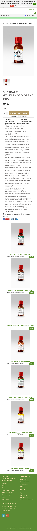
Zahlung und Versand (8, 490)
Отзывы (23, 116)
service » (32, 9)
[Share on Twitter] (17, 219)
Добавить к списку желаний (12, 214)
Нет (12, 6)
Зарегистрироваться (26, 493)
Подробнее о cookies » (21, 6)
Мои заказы (23, 495)
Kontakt (4, 497)
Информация (14, 116)
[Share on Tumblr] (14, 219)
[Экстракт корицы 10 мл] (20, 345)
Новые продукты (25, 481)
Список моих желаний (26, 499)
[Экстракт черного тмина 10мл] (20, 273)
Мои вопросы (24, 497)
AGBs (3, 485)
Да (34, 3)
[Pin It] (9, 219)
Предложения (24, 484)
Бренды (22, 486)
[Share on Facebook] (4, 219)
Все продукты (24, 479)
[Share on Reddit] (12, 219)
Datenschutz (5, 488)
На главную (6, 23)
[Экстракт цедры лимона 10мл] (20, 416)
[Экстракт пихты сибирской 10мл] (20, 309)
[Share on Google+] (6, 219)
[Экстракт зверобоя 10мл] (20, 452)
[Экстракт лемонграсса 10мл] (20, 380)
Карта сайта (5, 499)
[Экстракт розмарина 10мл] (20, 238)
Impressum (5, 483)
